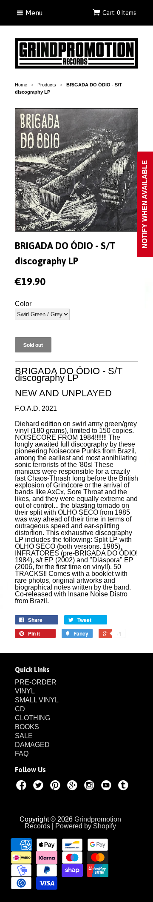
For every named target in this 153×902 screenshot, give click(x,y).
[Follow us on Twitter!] (39, 786)
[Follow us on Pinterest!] (56, 786)
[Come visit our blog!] (124, 786)
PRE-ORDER (36, 682)
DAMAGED (32, 744)
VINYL (25, 691)
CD (20, 709)
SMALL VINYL (37, 700)
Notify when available (144, 204)
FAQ (21, 753)
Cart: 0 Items (119, 12)
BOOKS (27, 726)
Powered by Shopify (85, 826)
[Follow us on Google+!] (73, 786)
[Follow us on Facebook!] (22, 786)
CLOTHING (32, 718)
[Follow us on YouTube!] (107, 786)
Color (23, 304)
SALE (24, 735)
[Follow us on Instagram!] (90, 786)
